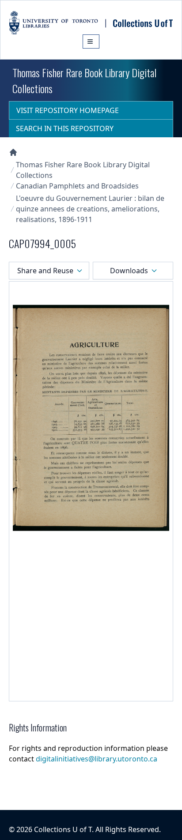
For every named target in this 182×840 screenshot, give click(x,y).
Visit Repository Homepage (67, 110)
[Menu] (91, 41)
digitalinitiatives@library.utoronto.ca (96, 759)
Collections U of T (63, 829)
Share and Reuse (45, 270)
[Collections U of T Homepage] (13, 152)
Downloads (129, 270)
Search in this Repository (65, 128)
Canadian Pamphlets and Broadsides (77, 186)
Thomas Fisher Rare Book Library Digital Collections (83, 170)
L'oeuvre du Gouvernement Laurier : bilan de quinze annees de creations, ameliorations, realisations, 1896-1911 (90, 208)
